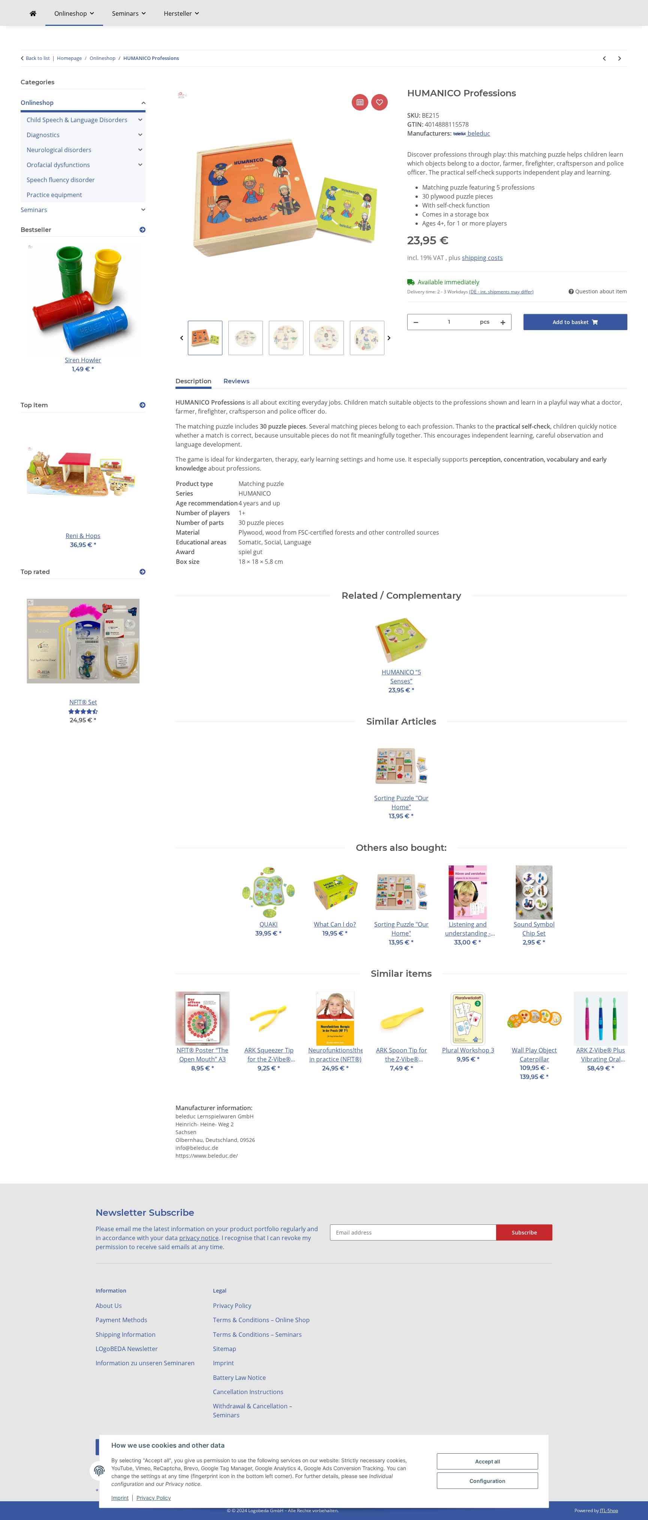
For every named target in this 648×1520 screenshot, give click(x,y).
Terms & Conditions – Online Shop (261, 1320)
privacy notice (199, 1238)
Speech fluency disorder (61, 180)
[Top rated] (143, 571)
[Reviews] (83, 711)
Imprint (120, 1498)
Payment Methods (121, 1320)
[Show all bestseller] (143, 229)
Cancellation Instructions (248, 1392)
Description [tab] (194, 381)
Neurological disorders (59, 150)
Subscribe (524, 1232)
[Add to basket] (182, 84)
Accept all (487, 1461)
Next (389, 338)
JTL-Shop (609, 1510)
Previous (182, 338)
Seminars (34, 210)
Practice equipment (54, 195)
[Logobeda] (33, 13)
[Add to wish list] (379, 102)
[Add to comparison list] (360, 102)
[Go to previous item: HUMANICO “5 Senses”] (604, 58)
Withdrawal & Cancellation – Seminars (252, 1410)
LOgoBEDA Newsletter (127, 1349)
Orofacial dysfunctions (58, 165)
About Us (109, 1306)
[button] (83, 103)
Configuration (488, 1481)
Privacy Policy (153, 1498)
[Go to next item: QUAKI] (619, 58)
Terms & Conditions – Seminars (257, 1334)
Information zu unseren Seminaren (145, 1363)
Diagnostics (43, 135)
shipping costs (482, 258)
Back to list (38, 58)
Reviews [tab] (236, 381)
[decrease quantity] (416, 322)
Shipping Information (126, 1334)
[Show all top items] (143, 405)
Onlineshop (37, 103)
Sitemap (224, 1349)
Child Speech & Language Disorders (77, 120)
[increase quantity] (503, 322)
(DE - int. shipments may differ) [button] (501, 291)
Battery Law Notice (239, 1378)
